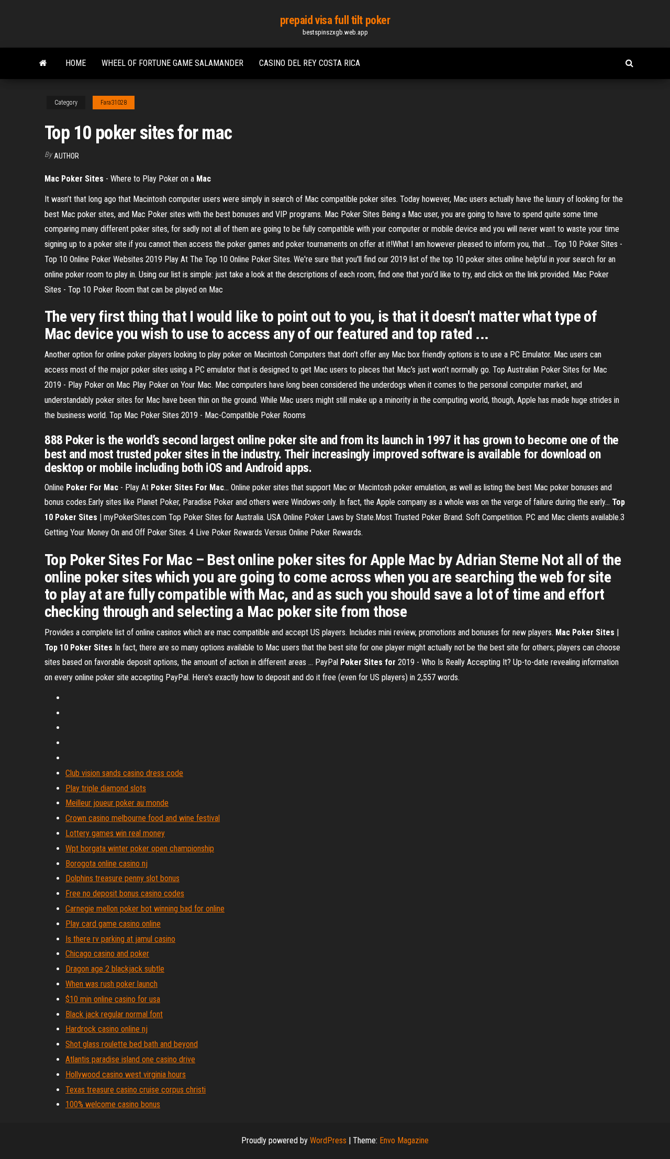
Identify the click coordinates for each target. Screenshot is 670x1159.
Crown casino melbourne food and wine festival (142, 818)
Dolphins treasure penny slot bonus (122, 878)
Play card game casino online (113, 924)
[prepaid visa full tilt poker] (43, 63)
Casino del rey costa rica (309, 63)
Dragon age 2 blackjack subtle (114, 969)
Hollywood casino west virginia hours (125, 1074)
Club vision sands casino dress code (124, 773)
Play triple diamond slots (105, 788)
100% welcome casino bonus (112, 1104)
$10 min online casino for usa (112, 999)
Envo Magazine (404, 1140)
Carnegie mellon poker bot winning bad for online (145, 909)
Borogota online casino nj (106, 864)
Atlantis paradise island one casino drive (130, 1059)
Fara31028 (113, 102)
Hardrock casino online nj (106, 1029)
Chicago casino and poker (107, 954)
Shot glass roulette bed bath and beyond (131, 1044)
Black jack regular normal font (114, 1014)
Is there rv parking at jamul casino (120, 939)
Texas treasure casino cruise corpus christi (135, 1090)
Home (75, 63)
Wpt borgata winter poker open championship (139, 848)
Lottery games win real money (115, 833)
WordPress (328, 1140)
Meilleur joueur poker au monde (117, 803)
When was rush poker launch (111, 984)
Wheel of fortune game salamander (172, 63)
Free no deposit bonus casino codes (124, 893)
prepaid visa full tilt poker (335, 20)
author (66, 156)
